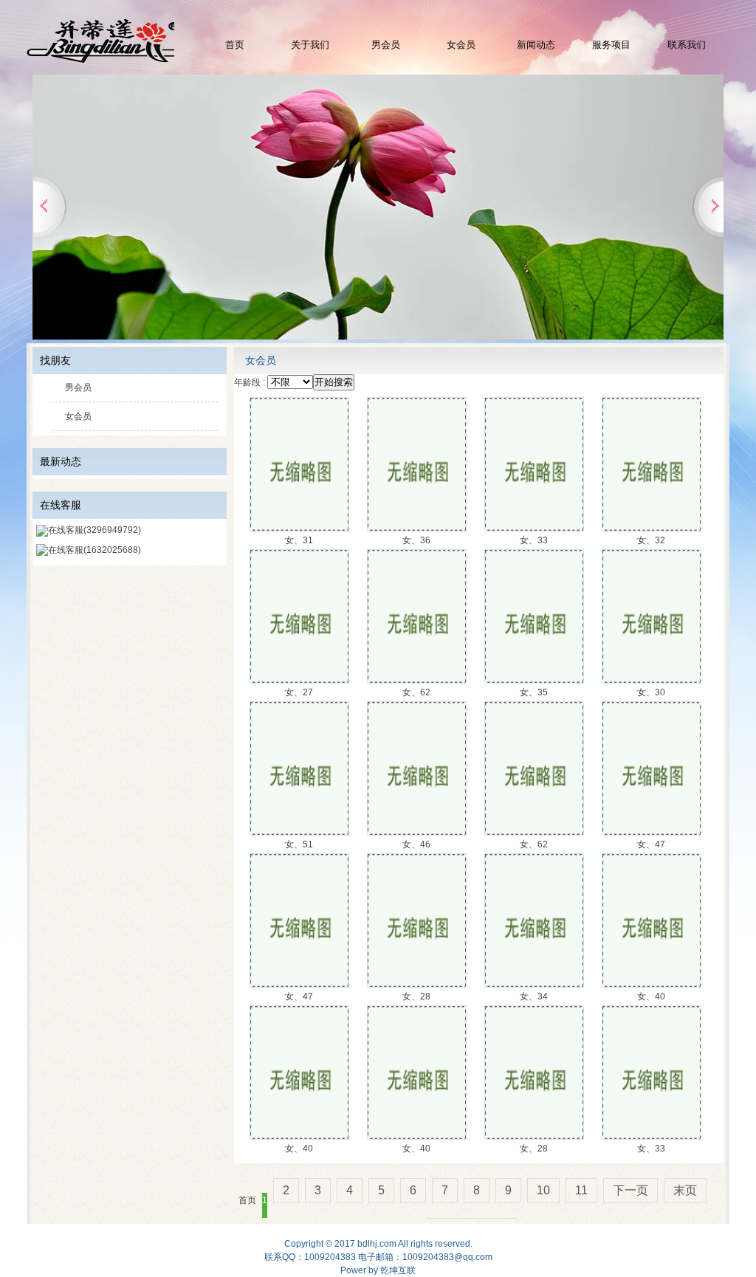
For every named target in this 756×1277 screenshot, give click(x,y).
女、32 (651, 540)
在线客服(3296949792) (94, 530)
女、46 (416, 844)
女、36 (416, 540)
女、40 (651, 996)
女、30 (651, 692)
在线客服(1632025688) (94, 550)
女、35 (534, 692)
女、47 (651, 844)
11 (581, 1190)
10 (543, 1190)
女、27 (299, 692)
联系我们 (686, 44)
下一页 (630, 1190)
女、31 (299, 540)
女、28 (416, 996)
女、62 (416, 692)
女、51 (299, 844)
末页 (685, 1190)
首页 (234, 44)
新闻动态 (536, 44)
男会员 (385, 44)
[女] (299, 528)
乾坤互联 (398, 1270)
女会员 (461, 44)
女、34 (534, 996)
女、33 (534, 540)
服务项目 (611, 44)
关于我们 (310, 44)
